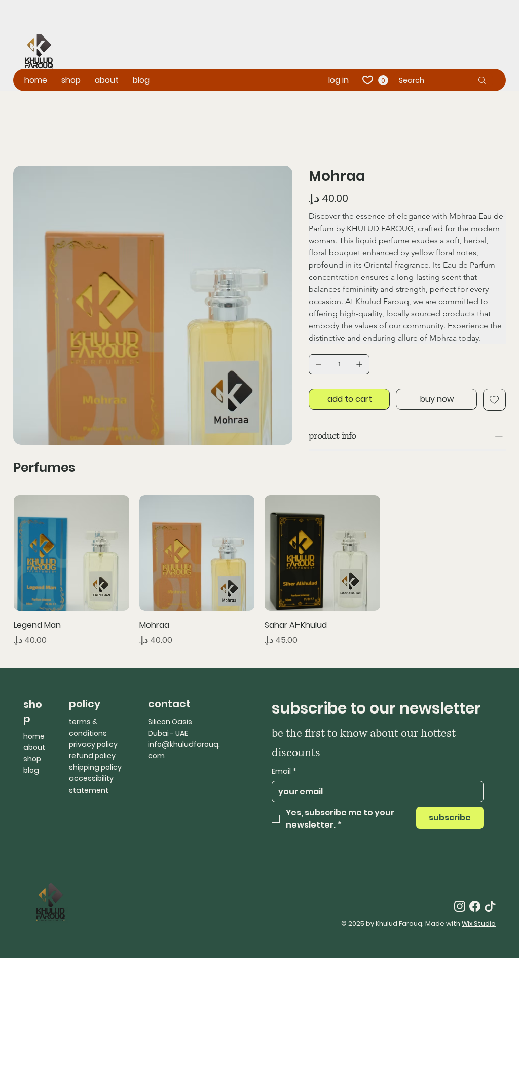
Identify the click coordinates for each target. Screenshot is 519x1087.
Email (284, 771)
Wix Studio (479, 923)
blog (31, 770)
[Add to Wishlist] (494, 400)
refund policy (92, 756)
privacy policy (93, 744)
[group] (259, 570)
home (34, 736)
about (34, 747)
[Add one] (359, 364)
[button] (383, 80)
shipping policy (95, 767)
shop (32, 759)
